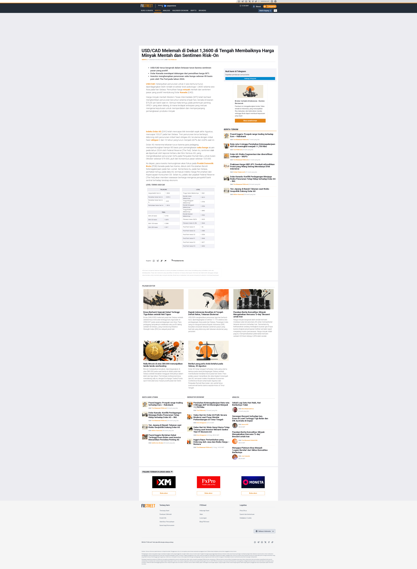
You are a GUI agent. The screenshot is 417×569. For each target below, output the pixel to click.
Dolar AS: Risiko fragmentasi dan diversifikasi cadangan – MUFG (251, 155)
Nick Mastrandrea (248, 409)
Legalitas (243, 505)
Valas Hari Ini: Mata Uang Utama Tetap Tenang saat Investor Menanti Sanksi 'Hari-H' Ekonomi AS (211, 429)
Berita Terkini (231, 129)
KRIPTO (193, 11)
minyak (186, 89)
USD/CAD (150, 84)
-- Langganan (271, 6)
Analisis (166, 11)
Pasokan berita (178, 261)
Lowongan (203, 518)
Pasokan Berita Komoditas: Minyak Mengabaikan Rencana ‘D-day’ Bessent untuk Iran (251, 314)
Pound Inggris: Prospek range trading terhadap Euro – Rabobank (251, 135)
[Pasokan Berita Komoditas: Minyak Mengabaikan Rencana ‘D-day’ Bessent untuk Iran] (253, 299)
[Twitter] (250, 1)
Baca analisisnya (250, 121)
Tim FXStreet (172, 59)
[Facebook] (252, 1)
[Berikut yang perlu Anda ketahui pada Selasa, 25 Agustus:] (208, 351)
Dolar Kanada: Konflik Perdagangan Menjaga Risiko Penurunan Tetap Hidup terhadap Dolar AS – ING (252, 178)
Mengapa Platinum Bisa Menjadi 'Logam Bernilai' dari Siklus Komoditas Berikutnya (250, 450)
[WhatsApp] (239, 1)
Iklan (201, 514)
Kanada (183, 92)
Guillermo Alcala (157, 443)
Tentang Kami (165, 505)
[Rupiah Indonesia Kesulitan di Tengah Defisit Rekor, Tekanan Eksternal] (208, 299)
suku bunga (202, 147)
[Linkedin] (246, 1)
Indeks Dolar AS (153, 131)
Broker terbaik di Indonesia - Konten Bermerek (250, 102)
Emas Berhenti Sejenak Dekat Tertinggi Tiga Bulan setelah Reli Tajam (161, 313)
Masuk (258, 6)
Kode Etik (163, 518)
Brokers (202, 11)
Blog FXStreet (204, 521)
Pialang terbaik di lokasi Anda (156, 472)
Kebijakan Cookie (246, 518)
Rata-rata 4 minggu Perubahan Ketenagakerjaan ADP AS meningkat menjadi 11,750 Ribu (252, 145)
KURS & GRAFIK (147, 11)
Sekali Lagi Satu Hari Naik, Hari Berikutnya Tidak (246, 403)
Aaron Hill (245, 424)
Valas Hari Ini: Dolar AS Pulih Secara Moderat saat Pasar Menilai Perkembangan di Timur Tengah (210, 417)
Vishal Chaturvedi (239, 172)
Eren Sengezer (202, 423)
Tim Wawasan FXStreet (240, 139)
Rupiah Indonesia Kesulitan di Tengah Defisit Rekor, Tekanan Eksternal (205, 313)
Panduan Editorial (165, 514)
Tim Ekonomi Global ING (249, 440)
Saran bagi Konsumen (167, 525)
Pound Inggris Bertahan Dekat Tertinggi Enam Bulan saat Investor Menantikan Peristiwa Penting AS (164, 437)
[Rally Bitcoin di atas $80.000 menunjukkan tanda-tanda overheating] (163, 351)
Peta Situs (243, 510)
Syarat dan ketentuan (247, 514)
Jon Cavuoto (246, 456)
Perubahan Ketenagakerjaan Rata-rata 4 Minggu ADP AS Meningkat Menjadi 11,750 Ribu (211, 405)
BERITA (144, 59)
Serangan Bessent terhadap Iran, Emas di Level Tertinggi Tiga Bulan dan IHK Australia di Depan (250, 418)
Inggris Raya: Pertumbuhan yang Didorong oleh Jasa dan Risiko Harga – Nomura (211, 441)
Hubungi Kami (204, 510)
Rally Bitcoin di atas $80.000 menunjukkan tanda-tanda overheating (163, 364)
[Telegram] (243, 1)
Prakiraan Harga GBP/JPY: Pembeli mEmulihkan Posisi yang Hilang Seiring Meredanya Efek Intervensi (252, 166)
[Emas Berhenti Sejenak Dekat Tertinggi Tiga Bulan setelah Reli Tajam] (163, 299)
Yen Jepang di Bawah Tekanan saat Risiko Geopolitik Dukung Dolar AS (249, 190)
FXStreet (144, 4)
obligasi (154, 140)
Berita (158, 11)
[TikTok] (256, 1)
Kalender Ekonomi (180, 11)
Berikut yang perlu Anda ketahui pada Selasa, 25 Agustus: (205, 364)
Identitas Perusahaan (167, 521)
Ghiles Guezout (238, 194)
